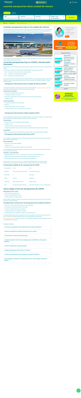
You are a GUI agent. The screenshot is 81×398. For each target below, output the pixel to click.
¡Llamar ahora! (71, 47)
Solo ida (14, 13)
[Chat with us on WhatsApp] (78, 391)
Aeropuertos (11, 23)
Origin (5, 16)
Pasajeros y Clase (54, 16)
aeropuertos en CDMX (10, 218)
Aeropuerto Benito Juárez (43, 87)
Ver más (66, 88)
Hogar (6, 23)
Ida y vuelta (7, 13)
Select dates (38, 16)
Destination (23, 16)
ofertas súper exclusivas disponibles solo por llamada (68, 99)
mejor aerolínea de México (16, 161)
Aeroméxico (17, 154)
